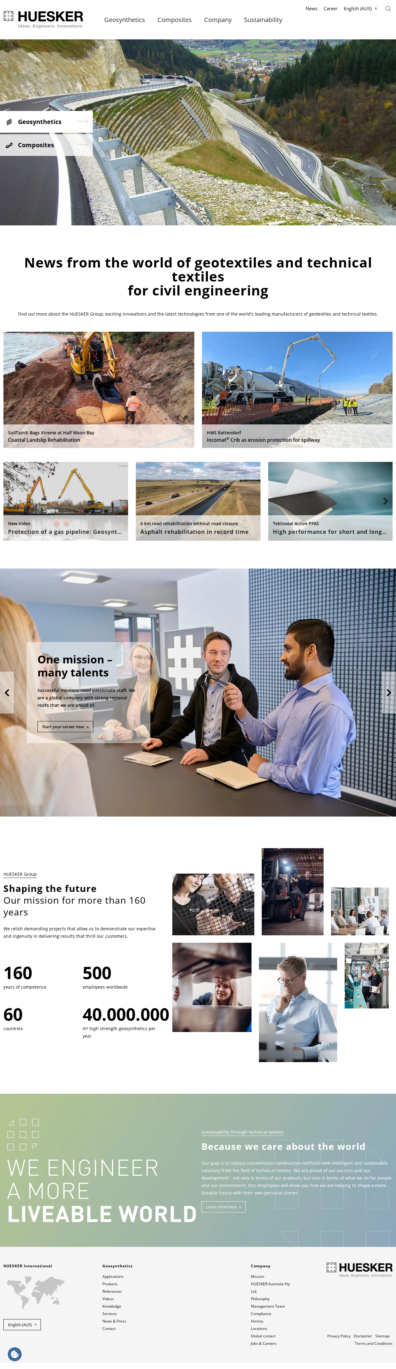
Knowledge (111, 1306)
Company (218, 20)
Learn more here (221, 1207)
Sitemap (382, 1336)
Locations (259, 1328)
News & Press (114, 1321)
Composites (174, 20)
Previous (10, 501)
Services (109, 1313)
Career (331, 8)
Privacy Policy (339, 1336)
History (257, 1321)
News (311, 8)
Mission (257, 1276)
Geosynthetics (124, 20)
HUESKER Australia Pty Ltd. (270, 1287)
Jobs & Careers (264, 1343)
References (112, 1291)
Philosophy (260, 1298)
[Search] (388, 8)
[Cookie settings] (15, 1354)
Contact (109, 1328)
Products (110, 1284)
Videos (108, 1298)
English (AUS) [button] (20, 1324)
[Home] (43, 20)
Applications (112, 1276)
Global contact (263, 1336)
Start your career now (63, 726)
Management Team (268, 1306)
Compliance (261, 1313)
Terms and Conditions (374, 1343)
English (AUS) (358, 8)
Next (386, 501)
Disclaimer (363, 1336)
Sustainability (263, 20)
